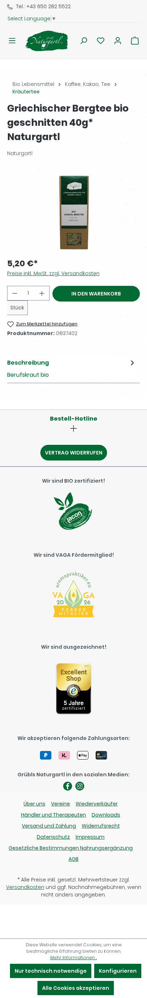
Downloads (106, 814)
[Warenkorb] (134, 41)
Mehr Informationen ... (73, 958)
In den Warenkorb (96, 293)
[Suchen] (83, 41)
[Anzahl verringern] (14, 293)
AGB (73, 859)
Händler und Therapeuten (53, 814)
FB (67, 786)
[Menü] (12, 41)
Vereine (60, 803)
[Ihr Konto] (117, 41)
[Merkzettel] (100, 41)
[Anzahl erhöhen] (42, 293)
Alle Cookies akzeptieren (75, 988)
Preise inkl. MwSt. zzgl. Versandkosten (53, 273)
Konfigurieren (118, 970)
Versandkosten (25, 887)
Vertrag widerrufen (73, 452)
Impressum (90, 836)
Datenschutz (53, 836)
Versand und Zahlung (49, 825)
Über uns (34, 803)
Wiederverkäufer (97, 803)
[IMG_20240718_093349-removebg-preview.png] (73, 212)
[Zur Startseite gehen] (42, 41)
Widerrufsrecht (101, 825)
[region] (73, 211)
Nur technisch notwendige (51, 970)
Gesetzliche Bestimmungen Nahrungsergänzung (71, 848)
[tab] (71, 368)
